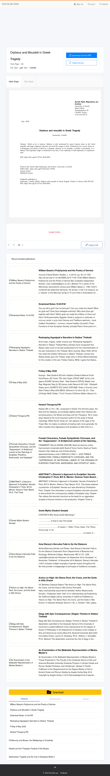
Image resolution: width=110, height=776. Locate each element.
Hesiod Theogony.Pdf (50, 404)
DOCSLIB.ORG (10, 4)
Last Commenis (55, 699)
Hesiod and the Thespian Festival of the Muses (29, 748)
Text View (28, 81)
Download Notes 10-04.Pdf (52, 304)
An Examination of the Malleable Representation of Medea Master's (68, 651)
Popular (86, 699)
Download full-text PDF (81, 55)
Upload (104, 4)
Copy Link (93, 245)
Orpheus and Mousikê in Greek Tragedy (27, 709)
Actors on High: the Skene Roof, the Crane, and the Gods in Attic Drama (68, 579)
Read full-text (78, 62)
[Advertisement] (55, 28)
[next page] (22, 244)
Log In (92, 4)
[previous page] (8, 244)
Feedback (63, 773)
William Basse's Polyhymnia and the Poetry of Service (66, 270)
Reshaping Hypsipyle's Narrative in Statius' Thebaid (65, 337)
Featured (24, 699)
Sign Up (79, 4)
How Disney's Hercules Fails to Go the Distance (63, 544)
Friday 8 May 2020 (48, 371)
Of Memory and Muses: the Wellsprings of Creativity (31, 740)
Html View (14, 81)
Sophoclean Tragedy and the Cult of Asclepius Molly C (32, 756)
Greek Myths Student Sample (53, 510)
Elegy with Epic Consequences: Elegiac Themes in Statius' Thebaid (68, 615)
